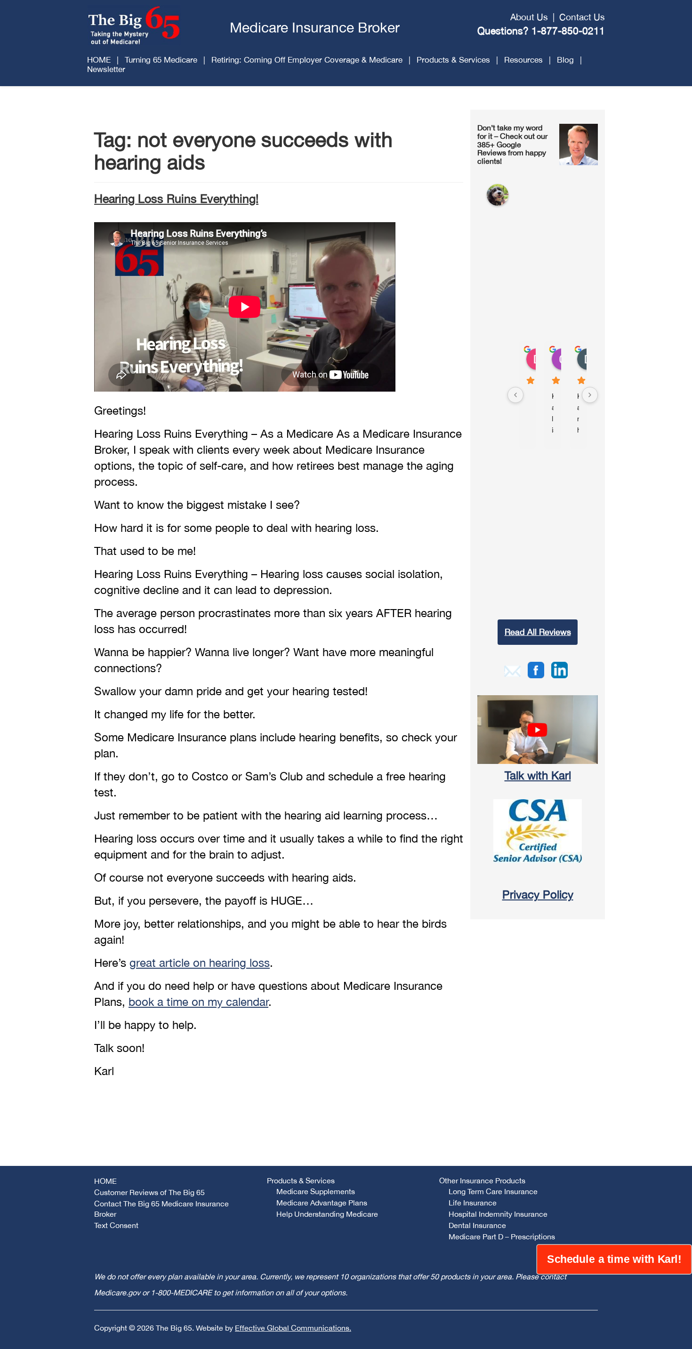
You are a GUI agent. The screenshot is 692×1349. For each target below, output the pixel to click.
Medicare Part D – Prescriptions (502, 1236)
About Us (529, 17)
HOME (99, 59)
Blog (565, 59)
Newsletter (106, 69)
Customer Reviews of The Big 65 (149, 1192)
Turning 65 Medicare (161, 59)
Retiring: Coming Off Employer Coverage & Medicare (306, 59)
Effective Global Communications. (293, 1328)
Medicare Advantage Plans (321, 1202)
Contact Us (582, 17)
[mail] (512, 669)
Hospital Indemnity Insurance (498, 1214)
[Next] (590, 395)
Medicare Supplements (315, 1191)
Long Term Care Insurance (493, 1191)
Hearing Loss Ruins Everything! (176, 198)
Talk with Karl (538, 775)
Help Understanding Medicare (327, 1214)
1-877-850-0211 (568, 30)
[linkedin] (559, 668)
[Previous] (515, 395)
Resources (523, 59)
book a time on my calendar (198, 1001)
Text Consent (116, 1225)
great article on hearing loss (199, 962)
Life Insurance (473, 1202)
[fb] (536, 668)
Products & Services (453, 59)
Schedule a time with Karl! (614, 1259)
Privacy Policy (537, 894)
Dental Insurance (477, 1225)
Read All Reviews (538, 632)
